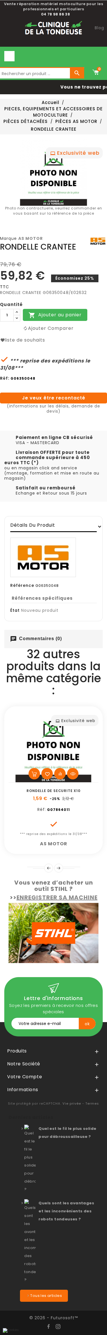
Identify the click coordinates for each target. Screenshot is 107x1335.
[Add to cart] (34, 773)
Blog (99, 28)
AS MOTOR (30, 238)
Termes (92, 1103)
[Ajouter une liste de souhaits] (47, 773)
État (15, 610)
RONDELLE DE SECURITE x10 (53, 790)
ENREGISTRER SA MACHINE (57, 897)
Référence (22, 585)
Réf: (4, 378)
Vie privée (71, 1103)
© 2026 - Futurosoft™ (53, 1318)
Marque (8, 238)
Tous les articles (46, 1295)
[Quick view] (72, 773)
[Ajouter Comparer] (60, 773)
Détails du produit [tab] (32, 525)
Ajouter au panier (55, 315)
